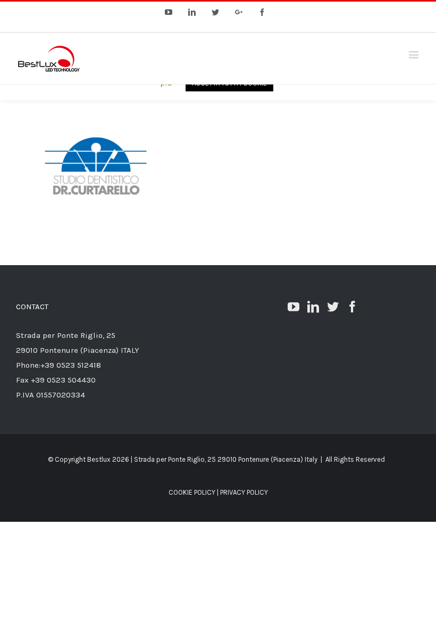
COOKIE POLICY (192, 492)
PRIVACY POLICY (244, 492)
